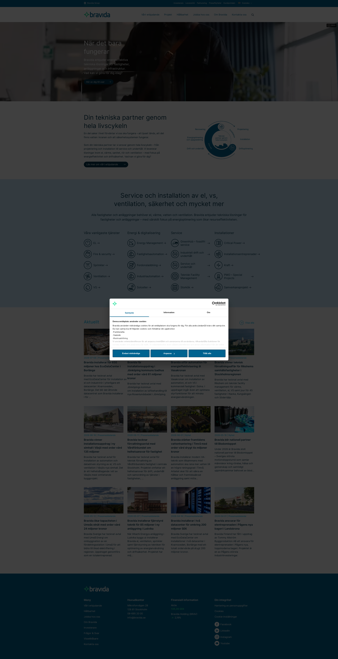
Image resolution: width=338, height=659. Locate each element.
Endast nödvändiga (131, 353)
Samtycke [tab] (129, 313)
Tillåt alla (207, 353)
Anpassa (167, 353)
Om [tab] (208, 312)
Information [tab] (169, 312)
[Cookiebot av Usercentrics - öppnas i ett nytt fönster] (214, 304)
